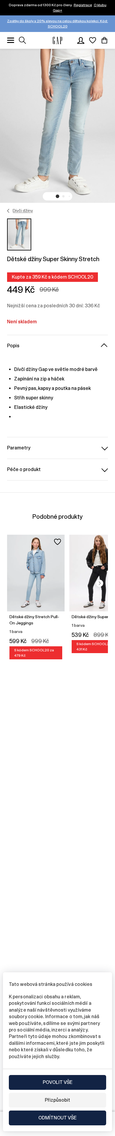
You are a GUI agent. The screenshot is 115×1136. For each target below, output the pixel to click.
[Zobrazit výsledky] (22, 40)
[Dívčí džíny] (8, 211)
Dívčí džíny (23, 210)
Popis (13, 345)
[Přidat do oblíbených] (57, 542)
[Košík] (104, 40)
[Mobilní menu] (10, 40)
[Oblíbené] (92, 40)
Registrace (83, 5)
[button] (57, 196)
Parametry (18, 448)
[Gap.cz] (57, 40)
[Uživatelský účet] (80, 40)
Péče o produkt (24, 469)
